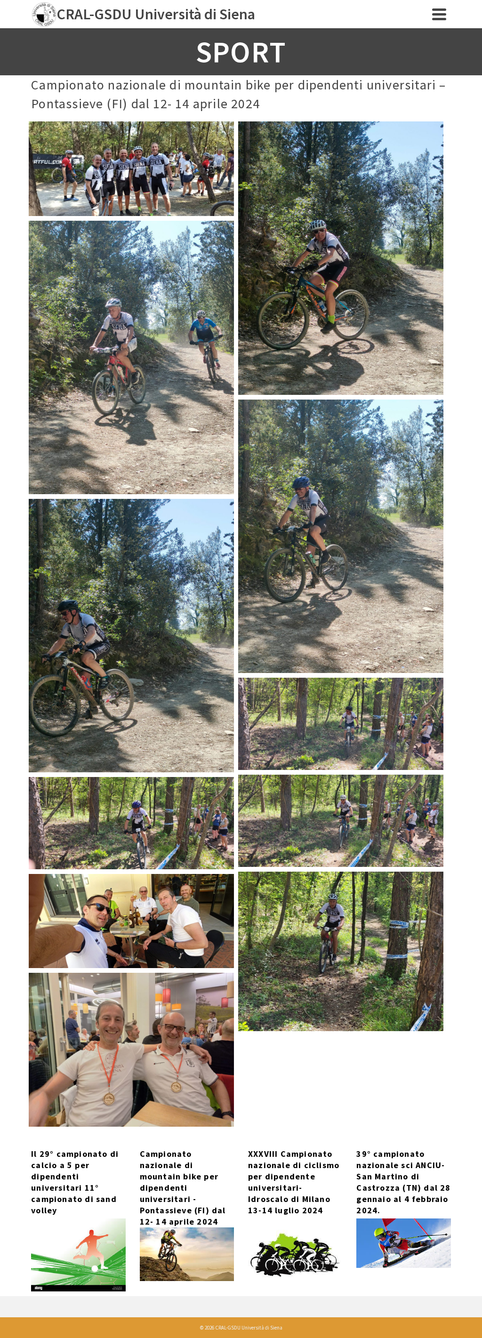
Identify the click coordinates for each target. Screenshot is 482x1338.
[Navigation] (439, 14)
